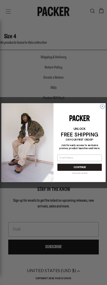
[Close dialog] (102, 106)
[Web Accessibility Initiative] (2, 278)
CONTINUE (80, 167)
